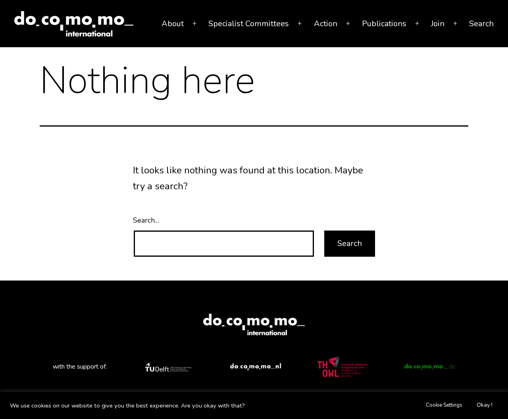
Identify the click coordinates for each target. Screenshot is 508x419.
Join (437, 23)
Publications (384, 23)
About (173, 23)
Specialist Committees (248, 23)
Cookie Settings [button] (444, 405)
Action (325, 23)
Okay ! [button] (485, 405)
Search (481, 23)
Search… (146, 220)
